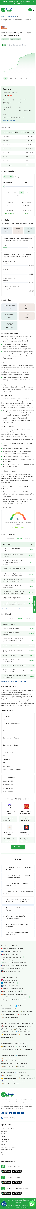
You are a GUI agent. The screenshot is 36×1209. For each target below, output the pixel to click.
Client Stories (5, 1155)
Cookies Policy (29, 1200)
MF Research (5, 1134)
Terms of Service (17, 1200)
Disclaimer (18, 1202)
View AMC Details (9, 120)
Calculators (5, 1139)
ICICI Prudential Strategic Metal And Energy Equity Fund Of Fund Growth (14, 640)
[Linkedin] (10, 1113)
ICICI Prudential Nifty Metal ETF (13, 656)
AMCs (3, 1136)
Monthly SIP (8, 177)
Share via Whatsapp (34, 604)
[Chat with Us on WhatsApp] (32, 1204)
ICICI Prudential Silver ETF (11, 628)
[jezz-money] (6, 9)
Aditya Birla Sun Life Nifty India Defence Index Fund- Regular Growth (13, 562)
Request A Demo (7, 1149)
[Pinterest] (22, 1113)
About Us (4, 1142)
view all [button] (17, 847)
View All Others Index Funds (10, 609)
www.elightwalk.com (21, 1207)
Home (3, 16)
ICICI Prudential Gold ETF (11, 646)
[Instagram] (6, 1113)
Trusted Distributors (8, 1128)
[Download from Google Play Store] (6, 1171)
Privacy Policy (6, 1200)
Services (4, 1131)
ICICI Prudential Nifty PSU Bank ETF (14, 666)
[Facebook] (2, 1113)
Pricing (3, 1144)
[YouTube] (18, 1113)
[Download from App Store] (17, 1171)
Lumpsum (18, 177)
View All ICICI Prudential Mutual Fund (13, 681)
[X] (14, 1113)
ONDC (3, 1152)
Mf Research (12, 16)
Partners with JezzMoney (9, 1147)
